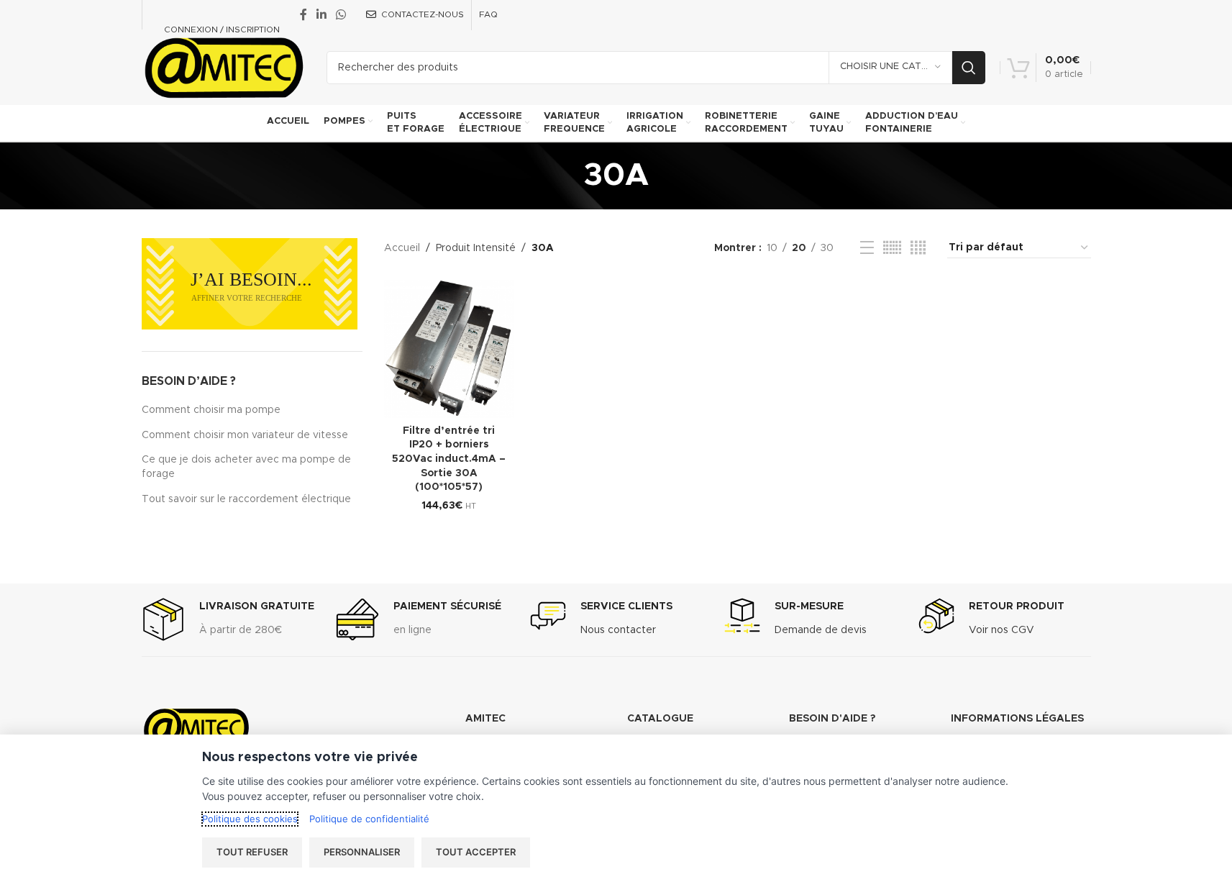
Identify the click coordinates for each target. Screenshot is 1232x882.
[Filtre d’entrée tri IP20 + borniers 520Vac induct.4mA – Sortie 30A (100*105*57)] (449, 349)
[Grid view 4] (918, 248)
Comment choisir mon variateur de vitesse (245, 435)
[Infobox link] (228, 619)
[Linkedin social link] (322, 15)
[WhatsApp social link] (341, 15)
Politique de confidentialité (369, 818)
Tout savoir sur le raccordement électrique (246, 499)
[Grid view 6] (892, 248)
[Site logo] (223, 67)
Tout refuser (252, 852)
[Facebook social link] (303, 15)
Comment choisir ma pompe (211, 410)
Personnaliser (362, 852)
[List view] (867, 248)
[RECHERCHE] (968, 67)
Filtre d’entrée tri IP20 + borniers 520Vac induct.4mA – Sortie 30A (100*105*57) (449, 459)
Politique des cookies (250, 818)
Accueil (402, 248)
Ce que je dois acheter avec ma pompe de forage (246, 467)
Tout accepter (476, 852)
